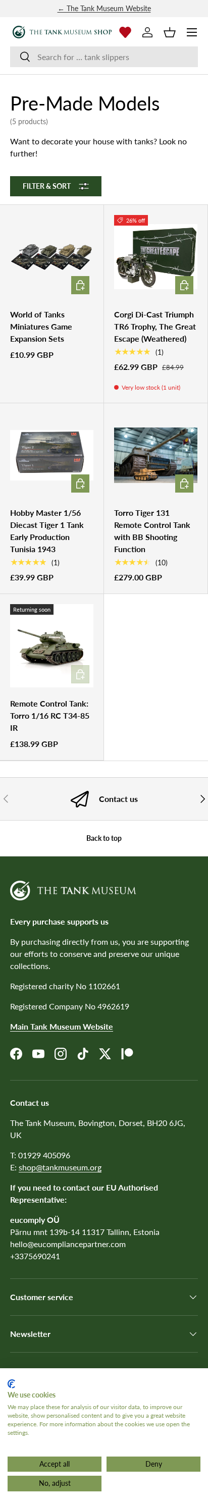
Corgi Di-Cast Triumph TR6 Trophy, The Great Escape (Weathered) (155, 326)
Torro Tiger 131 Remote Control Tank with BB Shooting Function (152, 531)
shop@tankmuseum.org (60, 1167)
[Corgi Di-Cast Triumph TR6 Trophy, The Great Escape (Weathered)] (155, 256)
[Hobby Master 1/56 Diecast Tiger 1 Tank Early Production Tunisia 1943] (51, 455)
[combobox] (104, 56)
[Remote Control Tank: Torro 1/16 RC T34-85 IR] (51, 645)
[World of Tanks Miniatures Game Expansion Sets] (51, 256)
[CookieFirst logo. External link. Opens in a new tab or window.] (11, 1383)
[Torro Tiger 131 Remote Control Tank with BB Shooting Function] (155, 455)
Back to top (104, 838)
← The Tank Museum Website (104, 8)
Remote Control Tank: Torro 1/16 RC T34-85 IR (49, 715)
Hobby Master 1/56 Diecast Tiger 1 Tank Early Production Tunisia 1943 (47, 531)
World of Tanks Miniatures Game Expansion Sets (41, 326)
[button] (170, 32)
